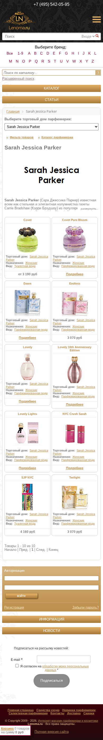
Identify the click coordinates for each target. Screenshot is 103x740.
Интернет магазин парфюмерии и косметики (68, 720)
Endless (74, 283)
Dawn (27, 283)
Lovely (27, 347)
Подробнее (74, 274)
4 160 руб (27, 532)
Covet (28, 219)
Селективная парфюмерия (28, 713)
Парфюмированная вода (78, 266)
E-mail (17, 660)
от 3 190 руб (27, 274)
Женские (31, 262)
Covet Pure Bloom (74, 219)
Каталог (51, 88)
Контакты (57, 713)
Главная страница (21, 710)
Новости (51, 631)
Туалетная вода (24, 266)
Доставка (74, 713)
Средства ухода (47, 710)
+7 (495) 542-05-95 (51, 4)
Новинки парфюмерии (79, 710)
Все (10, 53)
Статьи (51, 100)
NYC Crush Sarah (75, 413)
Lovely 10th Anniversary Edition (74, 348)
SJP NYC (27, 477)
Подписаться (51, 680)
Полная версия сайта (52, 732)
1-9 (20, 53)
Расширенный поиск (18, 79)
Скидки (88, 713)
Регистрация (14, 607)
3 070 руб (74, 338)
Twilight (74, 477)
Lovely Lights (27, 413)
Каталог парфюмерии (57, 137)
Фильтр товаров (22, 137)
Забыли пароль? (85, 607)
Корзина (7, 728)
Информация (51, 619)
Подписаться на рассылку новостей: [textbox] (41, 648)
